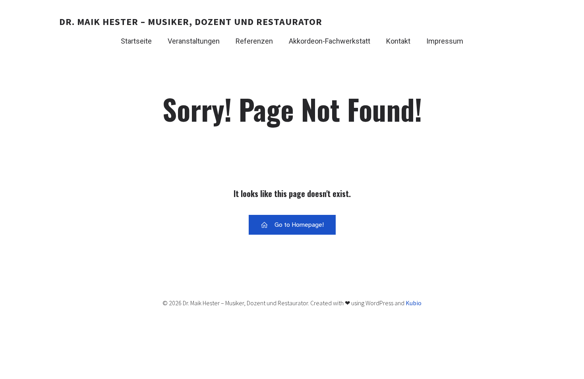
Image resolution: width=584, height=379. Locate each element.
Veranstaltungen (194, 41)
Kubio (414, 303)
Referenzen (254, 41)
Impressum (444, 41)
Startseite (136, 41)
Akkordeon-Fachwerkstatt (329, 41)
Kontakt (398, 41)
